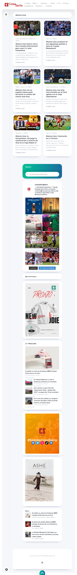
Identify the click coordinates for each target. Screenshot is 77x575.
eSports (18, 133)
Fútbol (34, 3)
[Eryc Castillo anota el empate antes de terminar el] (33, 256)
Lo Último (27, 3)
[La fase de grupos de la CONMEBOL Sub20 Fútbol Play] (33, 206)
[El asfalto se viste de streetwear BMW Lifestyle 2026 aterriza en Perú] (42, 358)
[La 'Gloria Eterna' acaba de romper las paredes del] (50, 206)
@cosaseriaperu (31, 276)
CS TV (59, 3)
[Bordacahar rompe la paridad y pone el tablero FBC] (50, 256)
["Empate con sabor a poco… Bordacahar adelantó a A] (50, 239)
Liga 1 (48, 39)
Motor (53, 3)
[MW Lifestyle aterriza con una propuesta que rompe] (33, 223)
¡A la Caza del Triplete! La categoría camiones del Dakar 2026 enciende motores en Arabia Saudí (46, 400)
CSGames (38, 6)
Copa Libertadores (21, 39)
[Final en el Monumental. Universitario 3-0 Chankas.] (33, 239)
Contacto (49, 6)
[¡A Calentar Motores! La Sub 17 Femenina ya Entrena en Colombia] (28, 382)
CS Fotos (66, 3)
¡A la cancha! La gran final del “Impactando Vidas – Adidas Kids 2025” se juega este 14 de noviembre (46, 390)
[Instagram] (6, 14)
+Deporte (43, 3)
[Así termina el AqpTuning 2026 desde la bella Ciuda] (50, 223)
